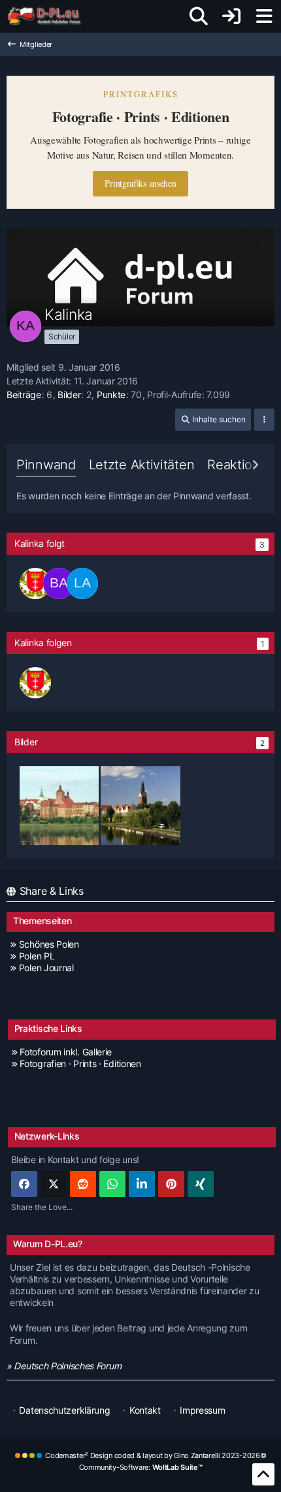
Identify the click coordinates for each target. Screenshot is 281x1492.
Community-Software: (141, 1467)
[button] (213, 420)
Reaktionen (241, 465)
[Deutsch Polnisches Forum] (48, 16)
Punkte (111, 394)
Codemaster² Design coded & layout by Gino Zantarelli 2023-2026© (155, 1455)
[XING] (201, 1184)
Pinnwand (46, 465)
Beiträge (24, 394)
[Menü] (264, 16)
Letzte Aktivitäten (142, 465)
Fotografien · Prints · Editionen (80, 1063)
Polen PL (36, 955)
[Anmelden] (231, 16)
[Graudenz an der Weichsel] (59, 804)
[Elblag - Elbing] (140, 804)
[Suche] (199, 16)
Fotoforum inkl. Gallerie (66, 1051)
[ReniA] (35, 583)
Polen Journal (46, 967)
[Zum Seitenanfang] (263, 1474)
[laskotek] (82, 583)
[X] (54, 1184)
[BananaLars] (58, 583)
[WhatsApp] (112, 1184)
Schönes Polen (49, 944)
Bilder (69, 394)
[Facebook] (24, 1184)
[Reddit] (83, 1184)
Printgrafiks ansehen (140, 183)
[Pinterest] (171, 1184)
